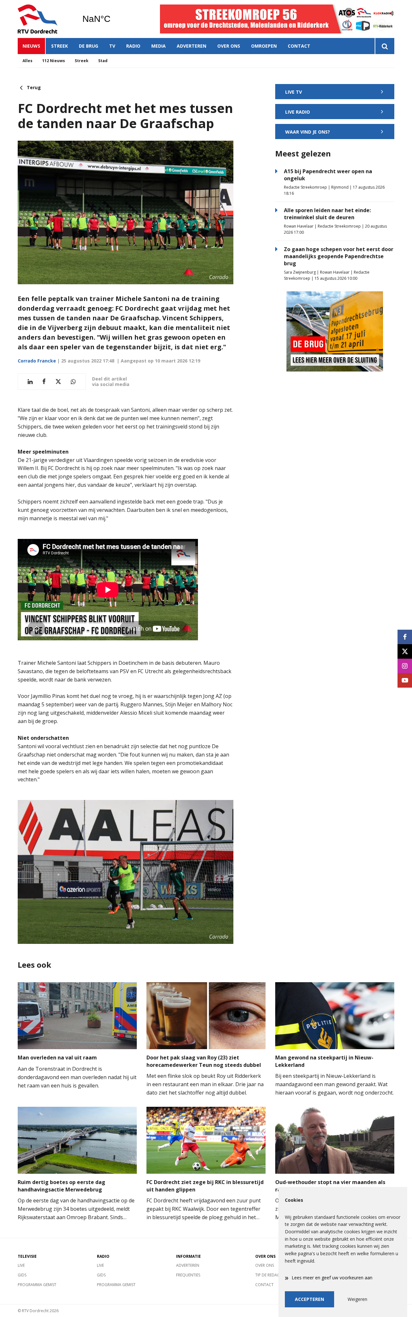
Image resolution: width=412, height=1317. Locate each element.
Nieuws (31, 46)
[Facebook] (405, 637)
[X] (405, 651)
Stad (103, 60)
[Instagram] (405, 666)
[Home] (45, 19)
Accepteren (309, 1299)
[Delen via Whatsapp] (73, 382)
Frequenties (188, 1275)
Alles (28, 60)
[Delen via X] (58, 382)
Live (21, 1265)
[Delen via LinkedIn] (30, 382)
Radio (133, 46)
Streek (59, 46)
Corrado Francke (37, 361)
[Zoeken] (384, 46)
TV (112, 46)
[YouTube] (405, 680)
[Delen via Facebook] (44, 382)
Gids (22, 1275)
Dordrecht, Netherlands (112, 19)
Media (158, 46)
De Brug (88, 46)
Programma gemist (37, 1284)
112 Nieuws (53, 60)
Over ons (228, 46)
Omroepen (264, 46)
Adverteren (191, 46)
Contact (299, 46)
